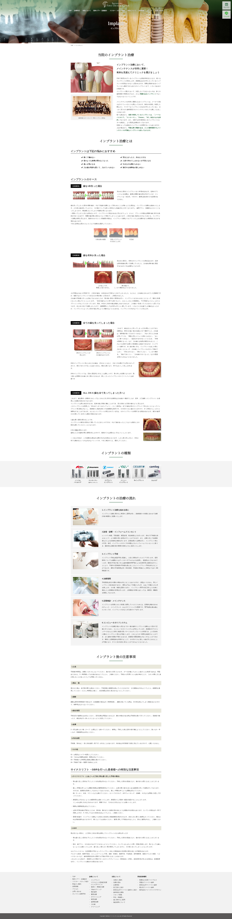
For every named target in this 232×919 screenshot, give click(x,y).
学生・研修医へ (118, 897)
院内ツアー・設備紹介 (100, 10)
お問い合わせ (159, 10)
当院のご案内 (117, 880)
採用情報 (141, 10)
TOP (70, 10)
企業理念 (116, 885)
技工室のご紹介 (118, 887)
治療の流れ (117, 882)
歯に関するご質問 (119, 899)
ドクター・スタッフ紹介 (117, 10)
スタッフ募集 (117, 895)
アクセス (149, 10)
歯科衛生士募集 (118, 892)
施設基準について (119, 902)
